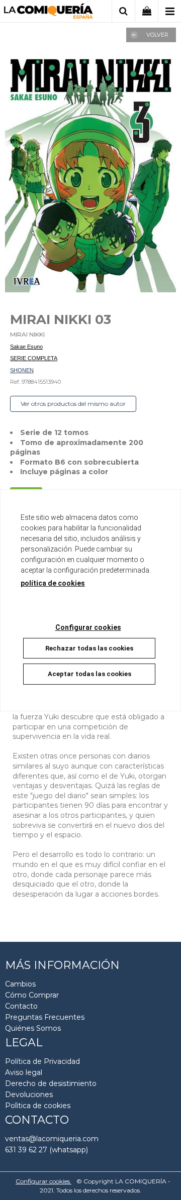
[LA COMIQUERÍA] (49, 13)
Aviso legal (23, 1072)
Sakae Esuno (26, 347)
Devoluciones (29, 1094)
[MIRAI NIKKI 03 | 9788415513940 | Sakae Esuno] (90, 172)
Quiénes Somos (33, 1028)
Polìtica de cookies (37, 1105)
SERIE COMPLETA (33, 358)
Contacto (21, 1006)
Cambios (20, 984)
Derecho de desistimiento (51, 1083)
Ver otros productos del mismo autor (73, 403)
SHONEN (22, 370)
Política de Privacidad (42, 1061)
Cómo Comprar (32, 995)
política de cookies (53, 583)
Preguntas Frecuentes (44, 1017)
